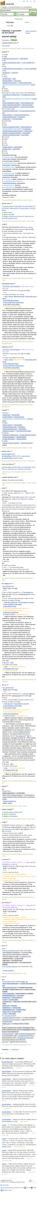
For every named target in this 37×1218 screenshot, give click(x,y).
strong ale (15, 72)
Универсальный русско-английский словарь (14, 221)
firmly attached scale (27, 103)
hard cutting (25, 135)
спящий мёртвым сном (9, 429)
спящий (30, 447)
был (5, 602)
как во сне (5, 1005)
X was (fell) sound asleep (11, 304)
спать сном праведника (10, 983)
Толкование (5, 40)
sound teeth (16, 149)
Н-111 (3, 580)
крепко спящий (7, 147)
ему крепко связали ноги (10, 111)
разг (5, 966)
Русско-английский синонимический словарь (14, 460)
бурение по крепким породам (11, 133)
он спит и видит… (9, 970)
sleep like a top (29, 216)
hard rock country (27, 105)
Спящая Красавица (8, 439)
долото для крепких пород (10, 127)
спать (7, 662)
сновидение (8, 1015)
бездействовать (11, 966)
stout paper (17, 80)
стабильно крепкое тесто (10, 58)
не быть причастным (25, 1038)
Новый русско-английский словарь (11, 48)
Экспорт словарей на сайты (7, 1187)
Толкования (18, 19)
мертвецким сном (7, 343)
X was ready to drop (9, 606)
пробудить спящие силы (10, 435)
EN (24, 1)
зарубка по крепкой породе (10, 135)
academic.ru (7, 3)
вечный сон (6, 997)
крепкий (30, 200)
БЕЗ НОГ (15, 594)
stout (14, 78)
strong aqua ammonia (27, 107)
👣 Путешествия (4, 1184)
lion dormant (15, 415)
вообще (9, 797)
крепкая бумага (7, 80)
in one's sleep (13, 999)
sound (4, 1125)
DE (27, 1)
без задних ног (28, 592)
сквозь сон (6, 1011)
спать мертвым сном (9, 987)
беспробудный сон (8, 995)
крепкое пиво (6, 78)
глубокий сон (6, 1001)
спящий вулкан (7, 417)
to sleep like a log (25, 956)
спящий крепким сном (28, 48)
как (14, 866)
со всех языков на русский (30, 32)
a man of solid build (30, 68)
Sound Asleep (6, 1071)
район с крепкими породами (11, 105)
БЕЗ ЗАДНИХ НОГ (8, 586)
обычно (4, 954)
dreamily (14, 1005)
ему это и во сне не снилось (11, 1019)
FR (34, 1)
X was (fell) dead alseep (11, 300)
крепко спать (6, 119)
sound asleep (6, 45)
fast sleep (20, 995)
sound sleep (17, 1007)
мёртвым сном (19, 296)
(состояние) (7, 981)
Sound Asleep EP (7, 1062)
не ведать (21, 1036)
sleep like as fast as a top (9, 218)
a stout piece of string (25, 82)
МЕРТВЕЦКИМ (14, 286)
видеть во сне (6, 1017)
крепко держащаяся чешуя (10, 103)
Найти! (33, 12)
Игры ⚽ (10, 25)
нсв (3, 948)
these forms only (20, 229)
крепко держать (7, 115)
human (22, 497)
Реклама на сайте (20, 1181)
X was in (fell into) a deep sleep (13, 302)
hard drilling (26, 133)
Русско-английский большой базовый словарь (14, 200)
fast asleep (21, 117)
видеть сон (6, 1023)
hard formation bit (26, 127)
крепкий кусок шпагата (9, 82)
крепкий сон (6, 1007)
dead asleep (22, 429)
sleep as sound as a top (16, 216)
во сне (4, 999)
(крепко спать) (18, 458)
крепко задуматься (9, 801)
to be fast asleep (17, 119)
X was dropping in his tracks (12, 604)
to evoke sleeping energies (28, 435)
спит (5, 666)
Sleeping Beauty (21, 437)
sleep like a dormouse (24, 469)
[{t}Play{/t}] (17, 42)
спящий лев (6, 415)
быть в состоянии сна (11, 950)
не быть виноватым (25, 1033)
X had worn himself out (10, 612)
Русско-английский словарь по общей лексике (14, 1044)
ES (31, 1)
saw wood (11, 214)
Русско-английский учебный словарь (12, 806)
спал (6, 296)
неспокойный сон (8, 1009)
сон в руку (5, 1042)
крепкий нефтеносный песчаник (12, 131)
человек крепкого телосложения (12, 68)
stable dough (24, 58)
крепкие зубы (6, 149)
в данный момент (16, 795)
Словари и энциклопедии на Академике (16, 7)
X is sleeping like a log (10, 668)
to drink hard (27, 129)
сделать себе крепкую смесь (11, 62)
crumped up (12, 814)
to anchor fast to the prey (21, 115)
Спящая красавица (8, 437)
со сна (4, 1013)
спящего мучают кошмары (10, 443)
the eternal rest (17, 997)
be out (10, 212)
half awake (12, 1013)
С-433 (3, 280)
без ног (25, 693)
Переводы (10, 22)
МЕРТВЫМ (6, 286)
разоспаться (25, 456)
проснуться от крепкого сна (11, 95)
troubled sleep (21, 1009)
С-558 (3, 856)
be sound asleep (28, 206)
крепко (25, 806)
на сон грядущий (8, 993)
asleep (4, 1164)
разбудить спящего (8, 431)
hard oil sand (28, 131)
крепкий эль (6, 72)
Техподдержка (12, 1181)
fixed (29, 229)
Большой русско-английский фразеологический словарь (17, 278)
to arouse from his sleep (24, 431)
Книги (27, 22)
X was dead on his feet (26, 602)
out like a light (18, 812)
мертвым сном (6, 406)
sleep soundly (14, 208)
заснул (10, 296)
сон (29, 1044)
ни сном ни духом (7, 1033)
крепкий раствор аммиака (10, 107)
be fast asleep (18, 206)
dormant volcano (19, 417)
